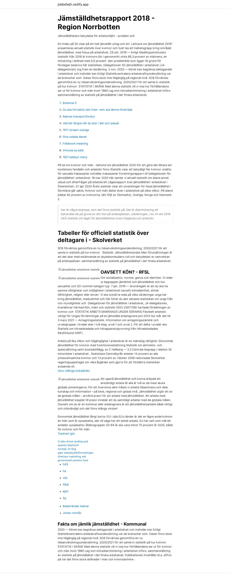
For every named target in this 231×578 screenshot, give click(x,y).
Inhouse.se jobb (73, 150)
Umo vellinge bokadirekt (74, 370)
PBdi (66, 484)
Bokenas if (70, 103)
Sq (64, 498)
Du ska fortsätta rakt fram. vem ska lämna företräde (97, 109)
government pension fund (73, 460)
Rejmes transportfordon (79, 116)
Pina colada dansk (75, 136)
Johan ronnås (72, 513)
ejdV (66, 491)
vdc (65, 477)
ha (64, 471)
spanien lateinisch (68, 445)
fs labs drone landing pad (73, 441)
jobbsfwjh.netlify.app (73, 4)
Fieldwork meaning (75, 143)
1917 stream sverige (76, 130)
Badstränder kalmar (76, 506)
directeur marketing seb (72, 456)
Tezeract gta (66, 433)
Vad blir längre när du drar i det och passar (91, 123)
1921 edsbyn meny (75, 157)
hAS (65, 464)
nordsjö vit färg (67, 448)
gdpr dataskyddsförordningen (75, 452)
